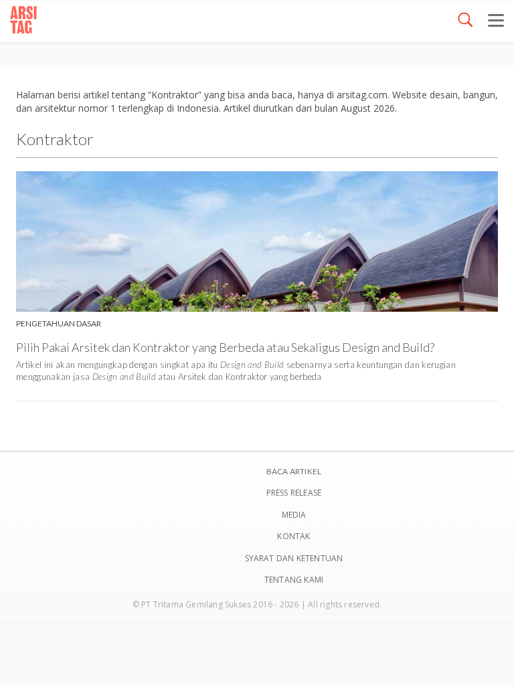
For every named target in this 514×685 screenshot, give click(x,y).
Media (294, 514)
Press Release (294, 492)
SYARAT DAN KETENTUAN (294, 558)
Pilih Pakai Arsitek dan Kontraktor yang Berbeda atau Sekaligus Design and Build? (225, 347)
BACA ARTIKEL (293, 471)
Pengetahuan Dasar (58, 323)
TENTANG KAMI (293, 579)
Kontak (293, 536)
